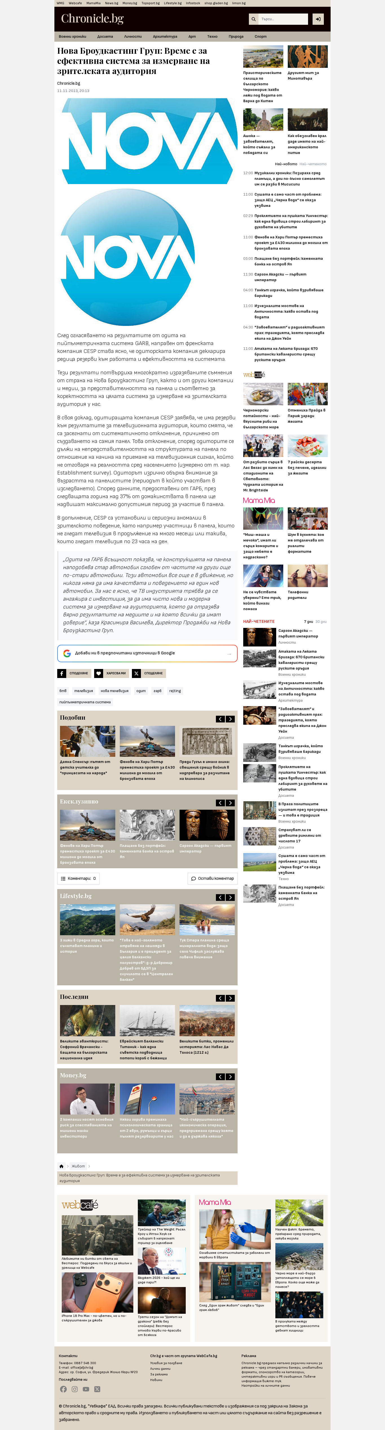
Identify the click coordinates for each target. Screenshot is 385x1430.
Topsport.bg (150, 3)
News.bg (111, 3)
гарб (157, 690)
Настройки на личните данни (266, 1386)
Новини (156, 1380)
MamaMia (94, 3)
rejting (175, 690)
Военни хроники (72, 36)
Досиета (105, 36)
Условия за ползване (166, 1363)
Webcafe (75, 3)
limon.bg (238, 3)
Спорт (261, 36)
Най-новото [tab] (286, 164)
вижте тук (271, 1381)
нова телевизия (115, 690)
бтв (63, 690)
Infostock (193, 3)
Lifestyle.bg (173, 3)
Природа (236, 36)
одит (141, 690)
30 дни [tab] (321, 621)
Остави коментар (216, 878)
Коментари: (82, 878)
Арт (192, 36)
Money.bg (130, 3)
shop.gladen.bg (216, 3)
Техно (212, 36)
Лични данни (160, 1369)
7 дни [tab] (308, 621)
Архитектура (165, 36)
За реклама (159, 1374)
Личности (133, 36)
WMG (60, 3)
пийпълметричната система (85, 702)
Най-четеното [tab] (313, 164)
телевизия (83, 690)
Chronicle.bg (68, 83)
